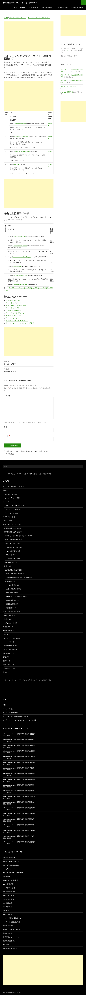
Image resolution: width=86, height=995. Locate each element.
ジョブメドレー (10, 543)
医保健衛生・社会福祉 (12, 570)
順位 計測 (6, 944)
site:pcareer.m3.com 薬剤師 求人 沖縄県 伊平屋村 (19, 768)
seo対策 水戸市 (8, 884)
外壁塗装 (6, 627)
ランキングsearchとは (20, 7)
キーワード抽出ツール (48, 7)
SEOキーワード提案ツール (78, 7)
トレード (7, 642)
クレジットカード (10, 509)
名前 (6, 427)
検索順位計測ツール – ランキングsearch (20, 2)
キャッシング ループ (13, 300)
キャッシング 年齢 (13, 308)
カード (5, 502)
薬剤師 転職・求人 (10, 532)
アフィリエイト (8, 494)
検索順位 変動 (7, 933)
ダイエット (9, 623)
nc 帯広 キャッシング (14, 316)
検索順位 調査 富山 (9, 941)
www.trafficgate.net (20, 246)
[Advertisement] (28, 36)
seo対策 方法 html (9, 857)
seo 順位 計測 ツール (10, 948)
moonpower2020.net (20, 275)
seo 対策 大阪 (7, 903)
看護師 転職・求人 (10, 528)
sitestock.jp (17, 266)
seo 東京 (6, 910)
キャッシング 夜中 (10, 363)
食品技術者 (10, 608)
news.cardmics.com (19, 236)
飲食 (4, 672)
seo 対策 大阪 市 (8, 895)
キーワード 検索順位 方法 (11, 922)
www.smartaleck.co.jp (20, 284)
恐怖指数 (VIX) (9, 646)
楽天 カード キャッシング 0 (16, 305)
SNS (4, 490)
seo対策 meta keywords (11, 865)
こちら (32, 474)
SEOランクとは (8, 709)
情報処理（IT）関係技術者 (15, 596)
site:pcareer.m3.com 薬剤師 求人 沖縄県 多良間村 (19, 745)
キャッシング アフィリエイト (39, 18)
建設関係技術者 (11, 592)
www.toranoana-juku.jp (22, 151)
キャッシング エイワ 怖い (69, 86)
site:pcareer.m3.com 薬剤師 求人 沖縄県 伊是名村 (19, 762)
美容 (5, 619)
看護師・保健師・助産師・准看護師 (18, 577)
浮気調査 (6, 653)
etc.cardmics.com (20, 123)
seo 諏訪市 (6, 876)
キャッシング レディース (15, 313)
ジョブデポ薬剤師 (11, 539)
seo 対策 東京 (7, 914)
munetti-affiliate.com (21, 136)
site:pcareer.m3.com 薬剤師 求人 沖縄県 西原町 (18, 819)
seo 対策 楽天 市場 (9, 891)
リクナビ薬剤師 (10, 558)
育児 (4, 657)
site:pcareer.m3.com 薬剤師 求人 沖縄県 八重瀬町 (19, 751)
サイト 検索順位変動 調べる (12, 918)
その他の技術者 (11, 585)
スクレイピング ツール (62, 7)
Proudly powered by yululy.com (12, 992)
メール (7, 436)
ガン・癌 (7, 521)
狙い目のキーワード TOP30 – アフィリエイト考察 (19, 720)
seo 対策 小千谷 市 (9, 888)
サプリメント (7, 517)
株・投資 (6, 630)
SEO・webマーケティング (12, 486)
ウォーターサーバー (9, 498)
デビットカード (9, 513)
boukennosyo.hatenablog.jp (21, 257)
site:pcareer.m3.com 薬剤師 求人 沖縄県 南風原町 (19, 808)
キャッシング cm (12, 318)
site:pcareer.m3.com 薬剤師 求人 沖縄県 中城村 (18, 825)
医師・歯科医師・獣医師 (14, 574)
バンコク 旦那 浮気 (67, 92)
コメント (7, 396)
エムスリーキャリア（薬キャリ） (16, 536)
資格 (5, 566)
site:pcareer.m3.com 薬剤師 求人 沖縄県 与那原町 (19, 813)
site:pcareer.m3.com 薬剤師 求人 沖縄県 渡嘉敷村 (19, 802)
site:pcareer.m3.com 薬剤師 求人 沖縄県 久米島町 (19, 756)
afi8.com (17, 164)
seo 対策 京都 (7, 907)
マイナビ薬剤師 (10, 551)
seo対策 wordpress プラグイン (13, 861)
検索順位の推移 (8, 926)
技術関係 (8, 581)
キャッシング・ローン (17, 18)
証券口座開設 (8, 649)
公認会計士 (8, 668)
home (6, 18)
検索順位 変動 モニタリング (12, 929)
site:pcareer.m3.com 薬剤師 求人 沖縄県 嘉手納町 (19, 842)
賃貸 (4, 661)
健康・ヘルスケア (9, 611)
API (4, 705)
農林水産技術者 (11, 600)
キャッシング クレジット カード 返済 (20, 323)
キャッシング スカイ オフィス (17, 321)
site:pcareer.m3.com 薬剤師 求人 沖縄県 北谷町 (18, 836)
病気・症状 (8, 615)
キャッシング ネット (13, 303)
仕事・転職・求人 (9, 524)
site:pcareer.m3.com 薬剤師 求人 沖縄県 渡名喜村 (19, 785)
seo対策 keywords (9, 869)
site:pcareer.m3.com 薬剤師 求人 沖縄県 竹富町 (18, 739)
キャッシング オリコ (10, 370)
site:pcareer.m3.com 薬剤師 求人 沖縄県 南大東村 (19, 779)
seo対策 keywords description (13, 873)
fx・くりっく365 (9, 638)
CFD (5, 634)
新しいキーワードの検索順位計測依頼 (15, 716)
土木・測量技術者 (12, 589)
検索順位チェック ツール (11, 937)
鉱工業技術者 (10, 604)
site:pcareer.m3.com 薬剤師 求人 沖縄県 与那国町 (19, 734)
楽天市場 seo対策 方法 (10, 880)
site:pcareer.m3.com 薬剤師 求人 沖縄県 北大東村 (19, 774)
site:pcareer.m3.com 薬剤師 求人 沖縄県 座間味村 (19, 796)
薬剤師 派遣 (9, 562)
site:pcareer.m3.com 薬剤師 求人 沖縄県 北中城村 (19, 830)
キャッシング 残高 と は (15, 310)
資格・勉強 (6, 664)
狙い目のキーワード (34, 7)
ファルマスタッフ (11, 547)
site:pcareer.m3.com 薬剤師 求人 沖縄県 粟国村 (18, 791)
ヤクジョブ (9, 555)
